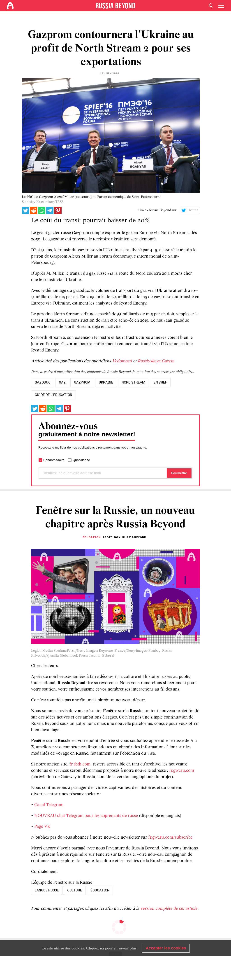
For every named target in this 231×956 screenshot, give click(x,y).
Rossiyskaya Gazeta (156, 361)
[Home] (10, 5)
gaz (62, 382)
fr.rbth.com (79, 764)
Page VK (42, 826)
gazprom (82, 382)
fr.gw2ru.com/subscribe (170, 837)
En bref (160, 382)
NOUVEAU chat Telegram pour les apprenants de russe (86, 816)
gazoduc (43, 382)
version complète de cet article (169, 908)
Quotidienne (81, 460)
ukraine (106, 382)
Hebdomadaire (54, 460)
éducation (99, 890)
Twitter (192, 210)
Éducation (92, 537)
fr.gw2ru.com (181, 770)
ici (102, 948)
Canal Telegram (48, 805)
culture (74, 890)
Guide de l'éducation (53, 395)
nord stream (133, 382)
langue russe (47, 890)
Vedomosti (122, 361)
